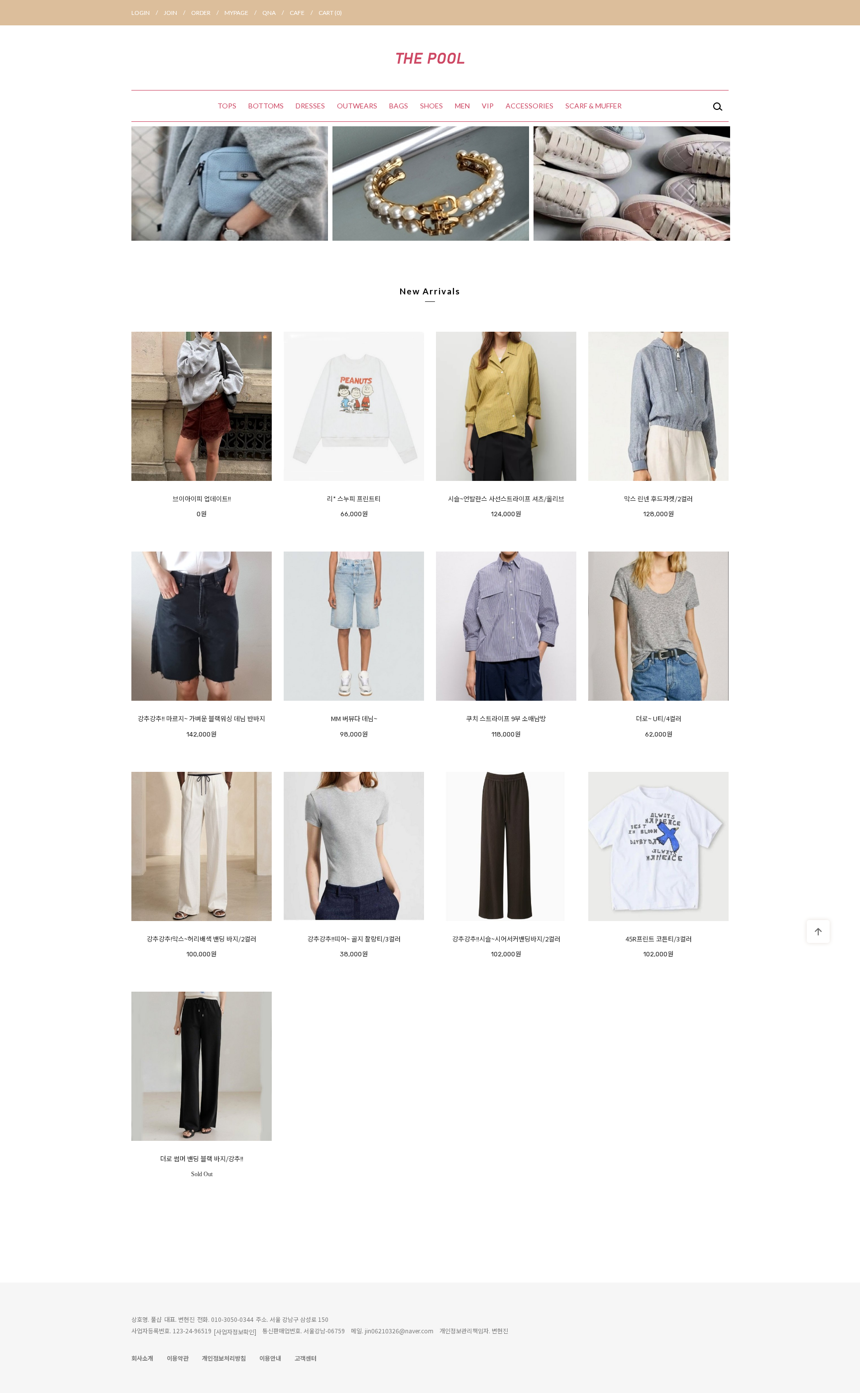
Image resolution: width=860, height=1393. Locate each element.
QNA (273, 12)
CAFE (301, 12)
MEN (462, 105)
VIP (488, 105)
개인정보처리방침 (224, 1358)
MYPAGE (240, 12)
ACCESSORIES (529, 105)
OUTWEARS (357, 105)
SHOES (431, 105)
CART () (330, 12)
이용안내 (270, 1358)
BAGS (398, 105)
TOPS (226, 105)
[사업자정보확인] (235, 1331)
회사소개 (142, 1358)
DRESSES (310, 105)
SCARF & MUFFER (593, 105)
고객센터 (306, 1358)
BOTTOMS (266, 105)
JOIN (174, 12)
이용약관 (178, 1358)
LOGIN (144, 12)
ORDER (204, 12)
